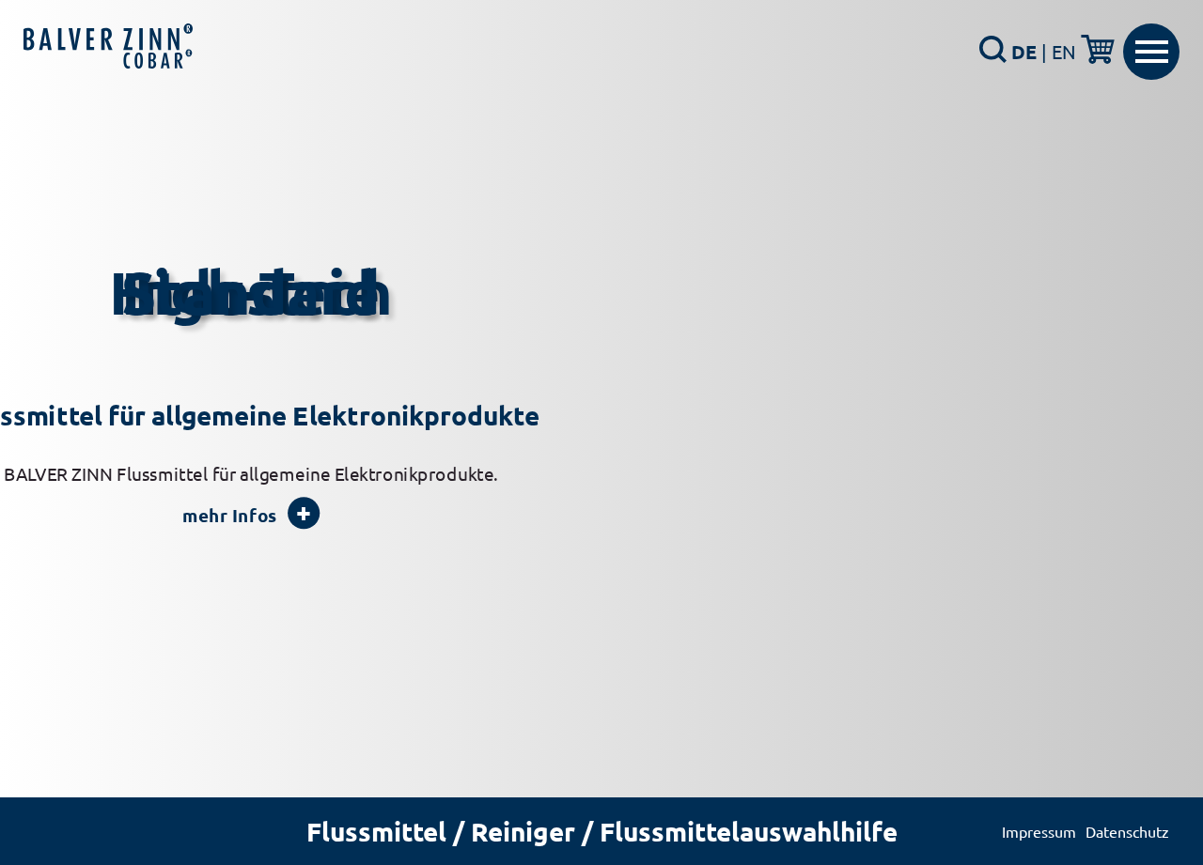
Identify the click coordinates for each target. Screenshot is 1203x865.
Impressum (1039, 831)
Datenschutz (1127, 831)
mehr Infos (229, 515)
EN (1064, 51)
